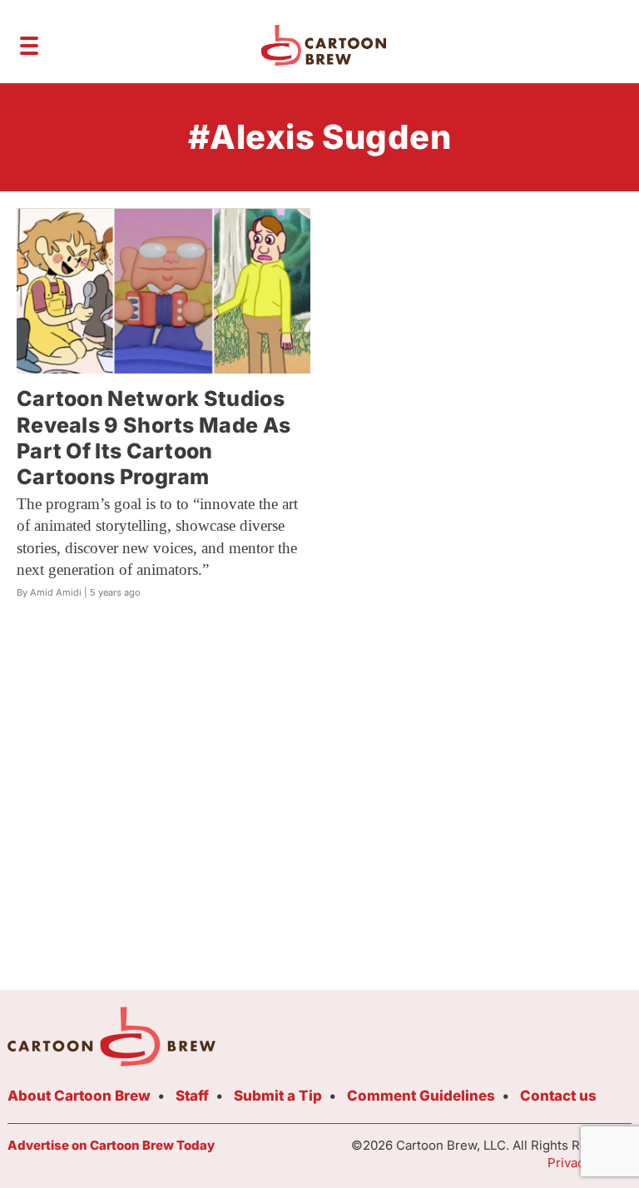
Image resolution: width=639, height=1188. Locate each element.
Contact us (558, 1095)
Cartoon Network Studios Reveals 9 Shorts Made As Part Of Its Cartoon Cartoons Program (153, 437)
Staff (192, 1095)
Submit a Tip (278, 1095)
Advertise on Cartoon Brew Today (111, 1145)
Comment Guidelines (421, 1095)
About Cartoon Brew (79, 1095)
